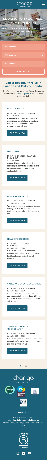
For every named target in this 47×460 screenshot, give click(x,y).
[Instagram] (18, 453)
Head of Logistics (18, 239)
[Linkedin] (23, 453)
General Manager (18, 196)
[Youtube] (29, 453)
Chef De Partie (16, 109)
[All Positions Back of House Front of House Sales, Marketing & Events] (23, 55)
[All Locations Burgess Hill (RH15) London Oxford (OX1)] (23, 47)
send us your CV (24, 94)
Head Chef (13, 151)
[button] (43, 4)
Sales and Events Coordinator (17, 327)
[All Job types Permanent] (23, 64)
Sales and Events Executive (24, 284)
